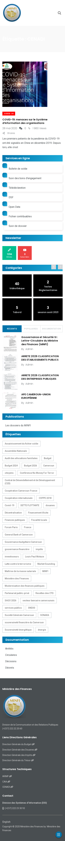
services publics (13, 608)
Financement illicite (38, 512)
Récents (12, 329)
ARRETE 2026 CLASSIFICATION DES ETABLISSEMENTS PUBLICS (40, 358)
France (27, 527)
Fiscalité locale (39, 520)
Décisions (10, 661)
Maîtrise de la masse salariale (20, 571)
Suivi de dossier (18, 225)
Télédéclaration (17, 187)
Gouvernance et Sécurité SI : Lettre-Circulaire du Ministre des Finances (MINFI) (39, 340)
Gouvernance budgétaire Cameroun (23, 542)
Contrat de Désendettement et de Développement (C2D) (30, 482)
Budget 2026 (30, 465)
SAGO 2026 (10, 600)
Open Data (14, 206)
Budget (47, 458)
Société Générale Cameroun (19, 615)
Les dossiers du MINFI (18, 425)
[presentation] (53, 267)
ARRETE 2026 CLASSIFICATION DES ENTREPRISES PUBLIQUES (40, 377)
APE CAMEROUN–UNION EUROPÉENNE (35, 396)
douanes (50, 505)
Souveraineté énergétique (18, 629)
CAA (4, 781)
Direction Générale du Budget (17, 744)
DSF (11, 197)
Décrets (9, 667)
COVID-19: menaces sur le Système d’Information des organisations (24, 121)
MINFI (45, 571)
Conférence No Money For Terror (37, 473)
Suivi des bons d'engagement (25, 178)
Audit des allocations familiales (21, 458)
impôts (39, 549)
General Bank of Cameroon (19, 534)
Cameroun (48, 465)
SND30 (31, 608)
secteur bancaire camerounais (38, 600)
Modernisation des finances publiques (24, 586)
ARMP (5, 776)
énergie (42, 629)
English (6, 821)
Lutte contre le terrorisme (18, 564)
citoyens (9, 473)
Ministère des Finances (17, 578)
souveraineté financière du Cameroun (24, 622)
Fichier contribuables (20, 216)
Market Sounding (46, 564)
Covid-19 (8, 114)
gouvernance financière (17, 549)
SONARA (44, 615)
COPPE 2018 (45, 498)
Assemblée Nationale (16, 451)
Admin (29, 349)
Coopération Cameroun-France (21, 490)
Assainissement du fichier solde (21, 443)
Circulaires (11, 654)
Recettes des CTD (44, 593)
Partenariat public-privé (17, 593)
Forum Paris (11, 527)
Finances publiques (15, 520)
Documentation (51, 329)
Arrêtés (9, 648)
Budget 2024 (11, 465)
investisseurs (12, 556)
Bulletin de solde (18, 168)
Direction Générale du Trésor (16, 760)
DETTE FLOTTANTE (30, 505)
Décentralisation (13, 512)
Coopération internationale (18, 498)
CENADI (6, 787)
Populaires (31, 329)
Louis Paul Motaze (34, 556)
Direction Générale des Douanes (18, 749)
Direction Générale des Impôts (17, 755)
